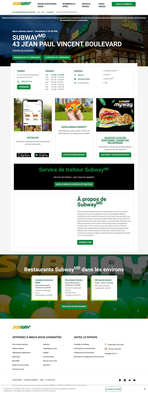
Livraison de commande (57, 57)
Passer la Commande (124, 4)
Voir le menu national (20, 344)
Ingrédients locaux (50, 348)
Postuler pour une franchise (84, 352)
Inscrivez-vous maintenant (115, 155)
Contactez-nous (18, 369)
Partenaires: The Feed (116, 344)
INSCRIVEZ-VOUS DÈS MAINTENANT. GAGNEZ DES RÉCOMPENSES (115, 140)
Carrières (46, 365)
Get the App (33, 137)
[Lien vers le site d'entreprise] (21, 334)
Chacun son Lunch (50, 361)
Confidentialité (16, 380)
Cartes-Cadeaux (102, 5)
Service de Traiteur (86, 5)
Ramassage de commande (27, 57)
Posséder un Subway (81, 344)
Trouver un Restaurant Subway (47, 5)
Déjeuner (81, 75)
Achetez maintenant (74, 155)
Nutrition (46, 344)
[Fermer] (144, 389)
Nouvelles (16, 361)
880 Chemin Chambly (103, 280)
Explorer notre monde (20, 365)
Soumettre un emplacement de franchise (89, 357)
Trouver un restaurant (74, 306)
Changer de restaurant (23, 50)
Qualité (45, 352)
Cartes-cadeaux (18, 348)
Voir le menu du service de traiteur (74, 184)
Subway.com (85, 242)
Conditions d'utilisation (31, 380)
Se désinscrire (50, 380)
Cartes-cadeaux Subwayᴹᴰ (74, 126)
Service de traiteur (84, 79)
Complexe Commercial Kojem (44, 281)
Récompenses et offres (69, 5)
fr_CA (111, 353)
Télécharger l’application (21, 352)
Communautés (48, 357)
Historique (16, 357)
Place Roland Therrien (73, 280)
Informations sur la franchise (84, 348)
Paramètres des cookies (113, 389)
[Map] (43, 220)
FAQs (42, 380)
